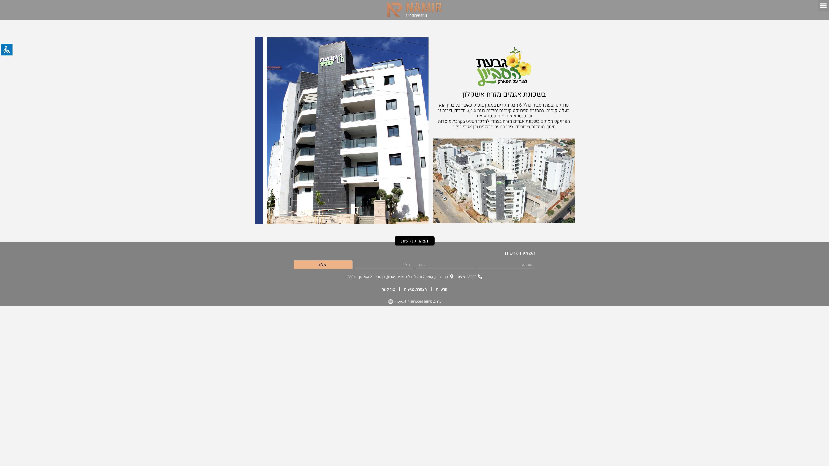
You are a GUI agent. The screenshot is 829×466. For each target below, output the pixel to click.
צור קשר (388, 289)
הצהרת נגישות (415, 289)
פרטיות (441, 289)
